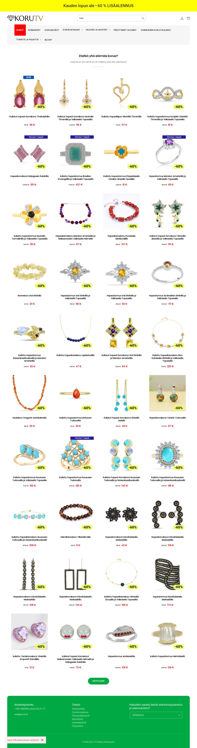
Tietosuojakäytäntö (80, 716)
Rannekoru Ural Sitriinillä (29, 295)
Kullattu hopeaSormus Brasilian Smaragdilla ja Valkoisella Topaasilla (75, 177)
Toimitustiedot (78, 709)
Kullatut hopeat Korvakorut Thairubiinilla (29, 116)
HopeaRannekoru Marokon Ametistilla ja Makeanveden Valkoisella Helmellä (75, 237)
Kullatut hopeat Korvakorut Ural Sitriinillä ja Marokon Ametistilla (121, 357)
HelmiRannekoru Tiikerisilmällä (76, 537)
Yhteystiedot (77, 726)
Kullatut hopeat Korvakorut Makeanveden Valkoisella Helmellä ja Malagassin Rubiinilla (75, 659)
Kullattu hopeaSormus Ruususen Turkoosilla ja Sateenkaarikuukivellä (167, 479)
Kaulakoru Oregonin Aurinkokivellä (29, 417)
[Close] (42, 740)
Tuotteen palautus (80, 712)
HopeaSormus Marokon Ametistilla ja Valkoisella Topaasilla (167, 177)
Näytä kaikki (99, 681)
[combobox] (111, 18)
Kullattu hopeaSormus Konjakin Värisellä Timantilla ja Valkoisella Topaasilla (167, 118)
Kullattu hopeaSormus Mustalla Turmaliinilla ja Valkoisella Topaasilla (29, 237)
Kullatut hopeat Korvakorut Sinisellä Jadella (121, 419)
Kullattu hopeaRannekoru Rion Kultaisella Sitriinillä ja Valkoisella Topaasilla (167, 358)
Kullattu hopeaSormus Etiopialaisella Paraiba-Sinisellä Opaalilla (121, 177)
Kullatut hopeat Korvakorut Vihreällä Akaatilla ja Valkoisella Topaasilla (168, 237)
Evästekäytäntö (79, 722)
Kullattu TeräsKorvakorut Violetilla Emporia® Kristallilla (29, 658)
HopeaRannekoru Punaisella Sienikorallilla (121, 237)
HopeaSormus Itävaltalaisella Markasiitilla (167, 598)
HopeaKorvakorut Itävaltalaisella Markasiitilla (121, 538)
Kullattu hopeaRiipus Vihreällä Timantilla (121, 116)
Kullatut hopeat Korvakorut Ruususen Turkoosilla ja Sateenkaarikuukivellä (121, 479)
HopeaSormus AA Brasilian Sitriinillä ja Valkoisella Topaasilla (167, 297)
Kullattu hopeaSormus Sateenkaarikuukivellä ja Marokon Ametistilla (29, 358)
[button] (72, 29)
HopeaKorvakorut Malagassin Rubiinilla (30, 176)
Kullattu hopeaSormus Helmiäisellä (167, 656)
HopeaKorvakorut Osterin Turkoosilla (167, 417)
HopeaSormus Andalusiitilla (121, 656)
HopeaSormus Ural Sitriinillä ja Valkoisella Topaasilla (75, 297)
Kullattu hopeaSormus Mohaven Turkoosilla (75, 419)
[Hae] (143, 18)
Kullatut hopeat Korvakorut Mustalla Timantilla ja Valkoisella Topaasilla (75, 118)
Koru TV (92, 742)
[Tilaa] (179, 715)
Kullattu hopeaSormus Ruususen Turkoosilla (75, 479)
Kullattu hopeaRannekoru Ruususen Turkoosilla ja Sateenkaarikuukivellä (29, 538)
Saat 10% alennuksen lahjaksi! (23, 740)
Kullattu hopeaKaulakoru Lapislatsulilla (75, 355)
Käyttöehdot (77, 719)
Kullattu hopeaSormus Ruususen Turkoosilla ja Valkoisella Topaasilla (29, 479)
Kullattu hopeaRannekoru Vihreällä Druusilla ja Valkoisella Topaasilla (121, 598)
